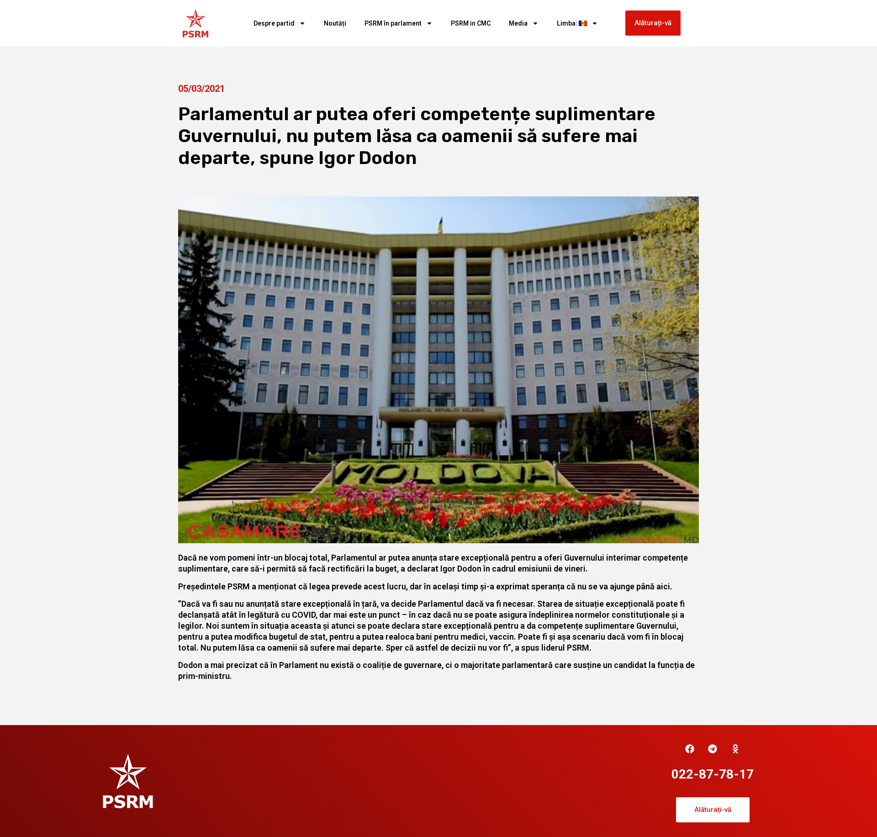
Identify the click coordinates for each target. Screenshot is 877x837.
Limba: (568, 23)
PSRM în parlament (393, 23)
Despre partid (274, 23)
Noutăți (335, 23)
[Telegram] (712, 749)
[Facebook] (690, 749)
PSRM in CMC (471, 23)
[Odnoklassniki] (735, 749)
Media (518, 23)
